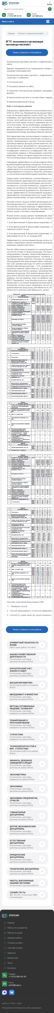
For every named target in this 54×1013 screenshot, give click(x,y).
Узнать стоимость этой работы (27, 52)
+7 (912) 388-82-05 (14, 16)
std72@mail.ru (37, 16)
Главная (11, 33)
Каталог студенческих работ (31, 33)
